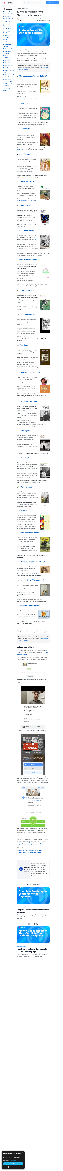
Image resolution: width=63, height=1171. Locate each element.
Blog (23, 8)
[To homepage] (8, 3)
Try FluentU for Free (53, 2)
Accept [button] (13, 1163)
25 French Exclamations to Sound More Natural (31, 854)
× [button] (22, 1152)
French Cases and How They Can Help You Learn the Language (32, 950)
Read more (13, 1160)
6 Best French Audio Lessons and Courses (29, 852)
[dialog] (13, 1160)
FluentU (19, 8)
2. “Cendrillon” (7, 16)
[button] (13, 1167)
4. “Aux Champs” (7, 21)
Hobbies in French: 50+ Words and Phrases (30, 850)
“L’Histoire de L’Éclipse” (29, 605)
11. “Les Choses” (7, 49)
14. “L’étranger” (7, 60)
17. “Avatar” (6, 68)
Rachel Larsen (21, 19)
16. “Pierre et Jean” (8, 65)
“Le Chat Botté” (24, 129)
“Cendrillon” (23, 103)
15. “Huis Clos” (7, 63)
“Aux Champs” (24, 154)
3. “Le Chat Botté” (8, 19)
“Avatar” (23, 511)
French (26, 8)
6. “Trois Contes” (7, 28)
